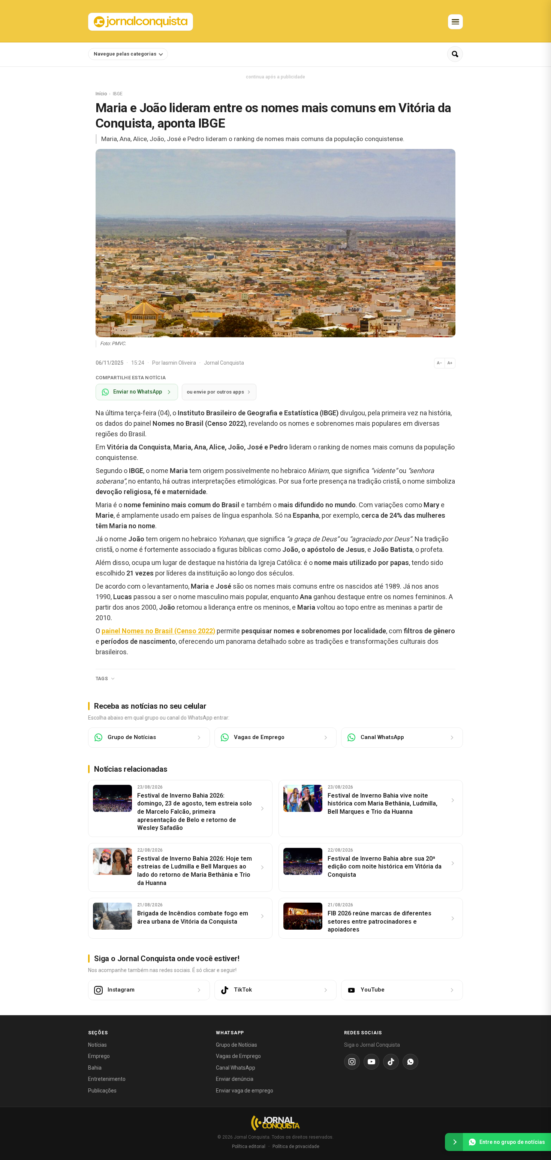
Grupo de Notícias (236, 1045)
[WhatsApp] (410, 1062)
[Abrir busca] (455, 54)
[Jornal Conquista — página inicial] (275, 1123)
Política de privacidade (296, 1146)
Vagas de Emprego (238, 1056)
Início (101, 93)
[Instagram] (352, 1062)
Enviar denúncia (234, 1079)
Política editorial (248, 1146)
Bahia (95, 1068)
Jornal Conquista (224, 363)
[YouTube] (371, 1062)
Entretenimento (107, 1079)
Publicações (102, 1091)
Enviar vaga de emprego (244, 1091)
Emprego (99, 1056)
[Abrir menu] (455, 21)
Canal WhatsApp (235, 1068)
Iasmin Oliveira (179, 363)
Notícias (97, 1045)
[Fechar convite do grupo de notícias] (454, 1142)
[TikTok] (391, 1062)
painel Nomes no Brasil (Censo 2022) (158, 631)
